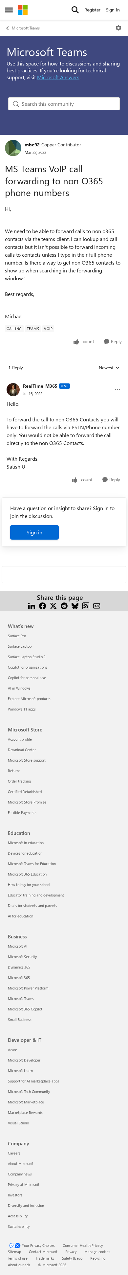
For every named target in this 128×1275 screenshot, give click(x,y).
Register (92, 10)
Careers (14, 1153)
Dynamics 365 (19, 967)
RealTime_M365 (40, 386)
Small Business (20, 1019)
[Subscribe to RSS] (85, 605)
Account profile (20, 739)
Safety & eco (72, 1258)
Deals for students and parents (32, 905)
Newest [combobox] (109, 367)
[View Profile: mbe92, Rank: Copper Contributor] (13, 148)
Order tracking (19, 781)
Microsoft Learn (20, 1070)
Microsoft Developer (24, 1060)
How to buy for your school (29, 884)
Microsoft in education (26, 842)
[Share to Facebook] (42, 605)
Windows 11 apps (22, 709)
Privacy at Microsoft (23, 1184)
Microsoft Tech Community (29, 1091)
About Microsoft (20, 1163)
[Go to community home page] (23, 10)
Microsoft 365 (19, 977)
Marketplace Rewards (25, 1112)
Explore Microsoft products (29, 698)
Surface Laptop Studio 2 (27, 656)
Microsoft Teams (26, 27)
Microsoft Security (22, 956)
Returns (14, 770)
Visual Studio (18, 1122)
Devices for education (25, 853)
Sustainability (19, 1226)
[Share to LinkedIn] (31, 605)
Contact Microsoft (43, 1251)
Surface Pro (17, 635)
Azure (12, 1049)
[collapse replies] (64, 381)
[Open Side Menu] (9, 10)
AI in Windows (19, 688)
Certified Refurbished (25, 791)
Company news (20, 1174)
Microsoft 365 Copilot (25, 1009)
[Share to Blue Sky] (75, 605)
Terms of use (18, 1258)
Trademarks (44, 1258)
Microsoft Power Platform (28, 988)
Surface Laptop (20, 646)
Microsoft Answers (58, 77)
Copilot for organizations (27, 667)
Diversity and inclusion (26, 1205)
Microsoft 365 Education (27, 874)
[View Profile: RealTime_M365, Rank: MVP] (13, 389)
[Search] (75, 10)
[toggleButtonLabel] (118, 27)
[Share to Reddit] (64, 605)
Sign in (34, 532)
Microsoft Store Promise (27, 802)
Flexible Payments (22, 812)
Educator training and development (36, 895)
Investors (15, 1194)
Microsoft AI (17, 946)
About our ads (19, 1264)
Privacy (70, 1251)
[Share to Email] (96, 605)
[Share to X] (53, 605)
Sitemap (14, 1251)
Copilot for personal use (27, 677)
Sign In (113, 10)
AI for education (20, 916)
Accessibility (18, 1215)
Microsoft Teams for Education (32, 863)
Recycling (97, 1258)
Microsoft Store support (27, 760)
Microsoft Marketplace (26, 1101)
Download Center (22, 749)
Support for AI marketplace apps (33, 1081)
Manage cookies (97, 1251)
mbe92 (32, 144)
